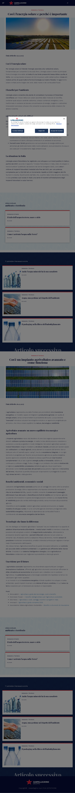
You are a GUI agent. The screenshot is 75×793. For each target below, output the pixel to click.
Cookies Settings (17, 130)
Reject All (42, 130)
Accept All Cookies (57, 130)
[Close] (64, 119)
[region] (37, 126)
